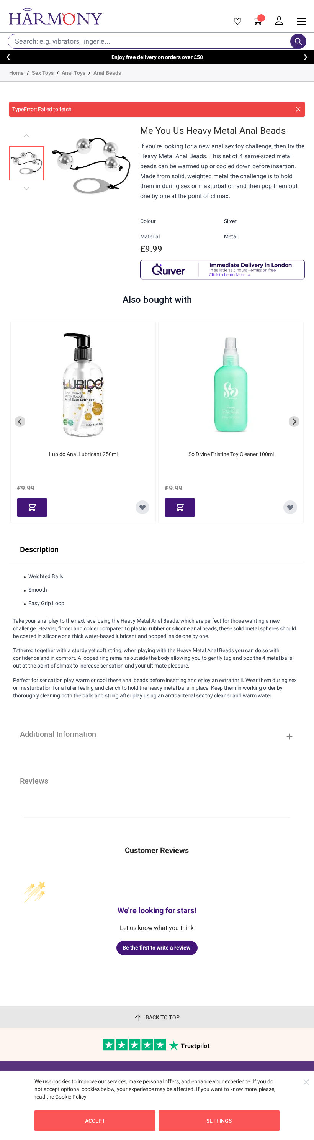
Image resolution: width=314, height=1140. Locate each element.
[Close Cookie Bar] (306, 1082)
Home (16, 73)
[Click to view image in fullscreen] (91, 166)
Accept (95, 1120)
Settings (219, 1120)
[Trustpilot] (135, 1049)
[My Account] (279, 21)
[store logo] (95, 16)
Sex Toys (43, 73)
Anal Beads (107, 73)
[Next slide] (294, 421)
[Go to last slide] (20, 421)
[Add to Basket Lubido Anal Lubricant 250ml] (32, 507)
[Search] (298, 41)
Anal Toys (73, 73)
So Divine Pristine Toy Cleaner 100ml (231, 454)
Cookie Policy (71, 1097)
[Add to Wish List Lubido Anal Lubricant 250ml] (142, 507)
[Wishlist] (235, 22)
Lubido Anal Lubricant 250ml (83, 454)
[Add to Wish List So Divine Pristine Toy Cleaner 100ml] (290, 507)
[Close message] (298, 109)
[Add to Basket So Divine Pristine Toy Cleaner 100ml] (180, 507)
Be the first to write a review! (157, 948)
